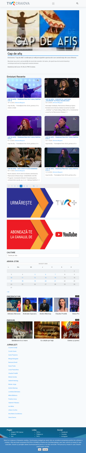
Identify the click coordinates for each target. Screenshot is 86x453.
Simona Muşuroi (20, 102)
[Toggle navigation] (53, 3)
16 (34, 186)
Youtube (64, 434)
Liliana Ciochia (12, 410)
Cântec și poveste (74, 340)
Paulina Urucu (12, 399)
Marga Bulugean (13, 358)
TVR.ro (38, 432)
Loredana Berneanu (14, 391)
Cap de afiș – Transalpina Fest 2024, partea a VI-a (24, 99)
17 (11, 281)
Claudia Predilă (61, 314)
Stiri (12, 436)
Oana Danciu (12, 417)
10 (11, 277)
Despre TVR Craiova (17, 432)
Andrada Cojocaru (29, 314)
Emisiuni (13, 434)
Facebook (64, 432)
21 (55, 281)
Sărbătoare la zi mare (20, 340)
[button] (78, 296)
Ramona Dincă (12, 362)
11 (22, 277)
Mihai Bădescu (12, 395)
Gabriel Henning (13, 380)
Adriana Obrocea (14, 314)
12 (35, 277)
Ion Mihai (11, 406)
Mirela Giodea (12, 377)
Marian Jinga (12, 384)
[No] (83, 445)
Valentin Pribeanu (13, 402)
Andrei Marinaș (45, 314)
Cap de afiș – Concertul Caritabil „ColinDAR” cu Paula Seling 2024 (58, 99)
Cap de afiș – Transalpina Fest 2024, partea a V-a (24, 137)
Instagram (64, 436)
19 (35, 281)
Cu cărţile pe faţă (46, 340)
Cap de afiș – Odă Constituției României (22, 168)
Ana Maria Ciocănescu (15, 413)
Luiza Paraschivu (13, 369)
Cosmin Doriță (12, 347)
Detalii (45, 449)
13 (45, 277)
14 (55, 277)
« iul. (8, 292)
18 (22, 281)
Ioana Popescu (13, 355)
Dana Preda (76, 314)
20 (45, 281)
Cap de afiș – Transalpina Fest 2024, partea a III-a (61, 169)
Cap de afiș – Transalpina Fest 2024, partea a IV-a (61, 137)
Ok (40, 449)
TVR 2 (38, 436)
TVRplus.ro (39, 434)
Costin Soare (12, 351)
